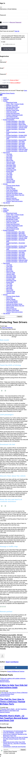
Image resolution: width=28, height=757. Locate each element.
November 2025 (11, 166)
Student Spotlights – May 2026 (15, 121)
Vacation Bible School (12, 107)
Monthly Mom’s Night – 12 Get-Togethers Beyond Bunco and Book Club (14, 718)
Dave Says (9, 187)
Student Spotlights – (15, 141)
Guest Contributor (7, 327)
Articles (5, 184)
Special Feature (19, 671)
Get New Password (8, 49)
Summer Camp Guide (12, 110)
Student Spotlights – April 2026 (15, 123)
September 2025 (11, 170)
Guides (5, 101)
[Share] (16, 667)
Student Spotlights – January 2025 (16, 151)
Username (3, 62)
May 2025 (9, 176)
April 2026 (9, 159)
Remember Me (6, 22)
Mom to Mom (10, 196)
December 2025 (11, 165)
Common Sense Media (13, 185)
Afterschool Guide (11, 102)
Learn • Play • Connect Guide (15, 104)
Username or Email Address (8, 9)
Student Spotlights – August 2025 (16, 140)
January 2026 (10, 163)
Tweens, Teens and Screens (14, 201)
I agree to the (10, 80)
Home (5, 97)
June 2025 (9, 174)
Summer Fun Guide (12, 105)
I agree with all (11, 82)
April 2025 (9, 177)
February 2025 (10, 181)
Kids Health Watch (12, 192)
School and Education (13, 113)
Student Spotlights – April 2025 (15, 146)
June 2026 (9, 155)
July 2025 (9, 173)
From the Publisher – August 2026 (13, 732)
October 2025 (10, 168)
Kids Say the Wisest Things (14, 193)
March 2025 (9, 179)
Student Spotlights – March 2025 (16, 148)
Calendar (6, 99)
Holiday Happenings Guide (14, 115)
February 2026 (10, 162)
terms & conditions (15, 82)
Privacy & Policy (14, 80)
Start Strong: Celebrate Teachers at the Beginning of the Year (15, 734)
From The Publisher (12, 190)
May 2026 (9, 157)
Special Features (11, 198)
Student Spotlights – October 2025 (16, 135)
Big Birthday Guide (12, 108)
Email (2, 68)
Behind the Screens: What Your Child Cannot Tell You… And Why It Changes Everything (14, 743)
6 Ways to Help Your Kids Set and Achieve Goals (13, 686)
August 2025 (10, 171)
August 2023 (11, 671)
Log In (3, 27)
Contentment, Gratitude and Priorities (14, 746)
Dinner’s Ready (10, 188)
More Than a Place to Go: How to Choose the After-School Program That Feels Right (15, 738)
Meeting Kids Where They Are (15, 195)
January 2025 (10, 182)
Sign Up (17, 31)
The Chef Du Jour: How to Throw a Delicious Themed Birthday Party (12, 701)
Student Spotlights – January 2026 (16, 127)
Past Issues (6, 152)
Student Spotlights (8, 119)
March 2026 (9, 160)
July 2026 (9, 154)
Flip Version (6, 203)
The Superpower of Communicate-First (14, 731)
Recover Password (15, 22)
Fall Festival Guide (12, 116)
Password (3, 15)
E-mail (3, 42)
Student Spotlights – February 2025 (16, 149)
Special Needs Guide (12, 118)
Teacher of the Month (12, 199)
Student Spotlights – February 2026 (16, 126)
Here (25, 90)
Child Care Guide (11, 112)
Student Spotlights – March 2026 (16, 124)
